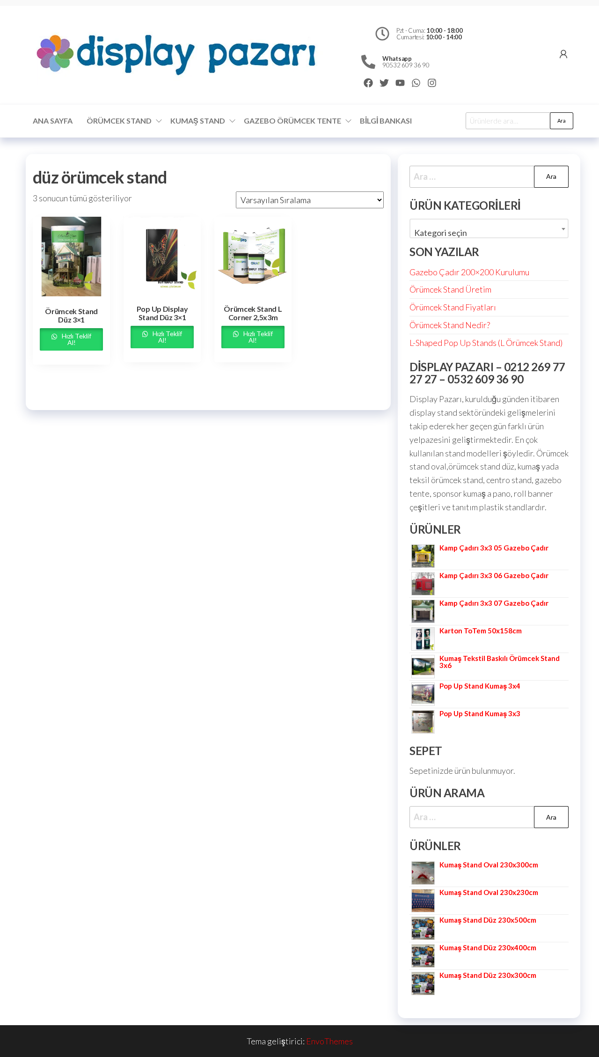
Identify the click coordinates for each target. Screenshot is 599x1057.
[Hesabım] (563, 53)
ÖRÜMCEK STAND (119, 120)
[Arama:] (489, 177)
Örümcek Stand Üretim (450, 289)
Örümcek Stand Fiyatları (452, 307)
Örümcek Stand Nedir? (449, 325)
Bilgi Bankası (386, 120)
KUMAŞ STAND (197, 120)
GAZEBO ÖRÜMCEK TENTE (292, 120)
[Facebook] (368, 83)
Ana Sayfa (53, 120)
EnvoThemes (329, 1041)
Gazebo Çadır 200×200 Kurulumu (469, 272)
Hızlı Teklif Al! (75, 339)
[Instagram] (432, 83)
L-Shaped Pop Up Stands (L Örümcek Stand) (485, 343)
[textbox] (489, 233)
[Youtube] (400, 83)
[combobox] (489, 228)
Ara (561, 120)
